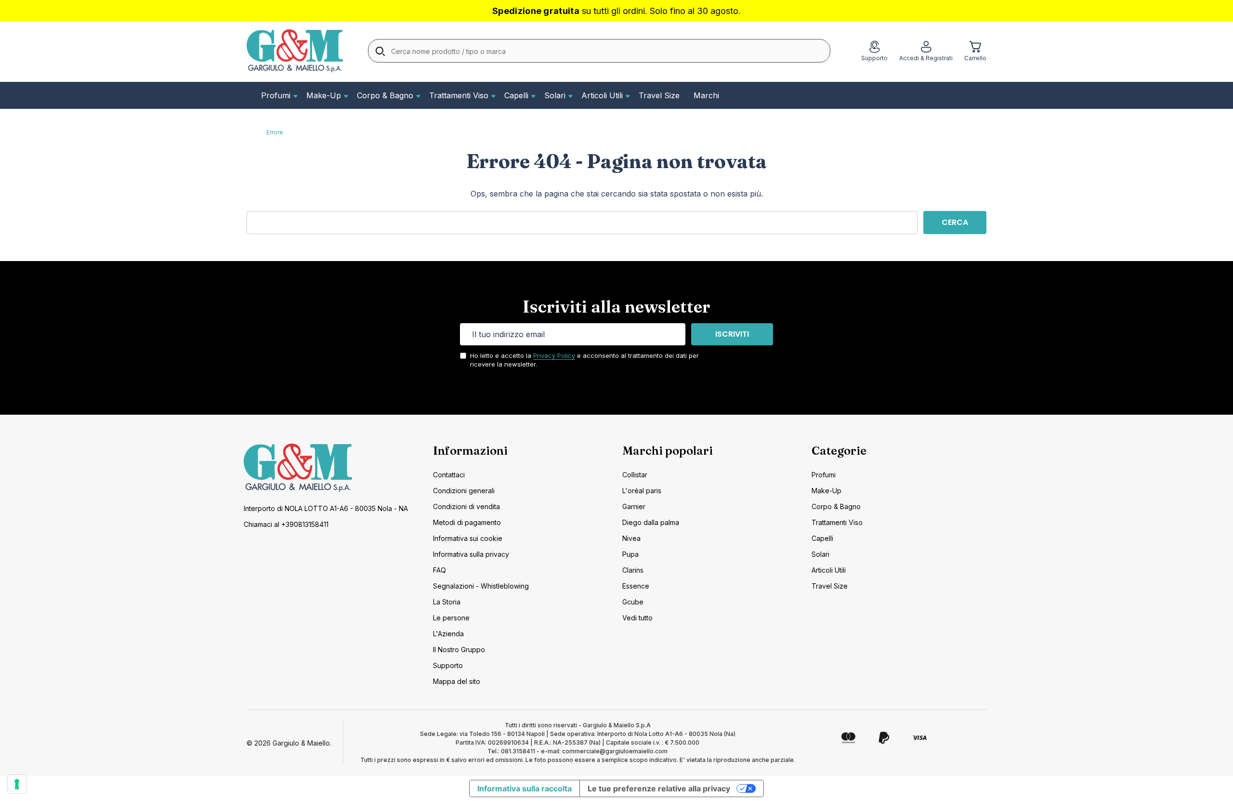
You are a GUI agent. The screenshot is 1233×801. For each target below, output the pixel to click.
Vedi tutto (637, 618)
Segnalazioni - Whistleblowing (481, 586)
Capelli (516, 95)
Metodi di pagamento (467, 522)
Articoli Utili (602, 95)
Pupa (630, 554)
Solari (554, 95)
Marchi (706, 95)
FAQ (439, 570)
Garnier (633, 506)
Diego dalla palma (650, 522)
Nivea (631, 538)
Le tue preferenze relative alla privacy (659, 788)
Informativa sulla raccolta (524, 788)
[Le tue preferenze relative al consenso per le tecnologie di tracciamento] (17, 784)
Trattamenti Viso (458, 95)
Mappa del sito (456, 681)
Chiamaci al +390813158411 (286, 524)
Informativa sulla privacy (471, 554)
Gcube (632, 602)
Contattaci (449, 475)
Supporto (448, 665)
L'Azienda (448, 634)
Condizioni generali (464, 490)
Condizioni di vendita (466, 506)
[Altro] (294, 95)
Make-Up (323, 95)
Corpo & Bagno (385, 95)
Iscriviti (732, 334)
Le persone (451, 618)
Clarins (632, 570)
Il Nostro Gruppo (459, 649)
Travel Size (659, 95)
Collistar (634, 475)
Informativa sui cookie (467, 538)
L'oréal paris (641, 490)
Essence (635, 586)
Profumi (275, 95)
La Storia (446, 602)
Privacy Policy (554, 355)
